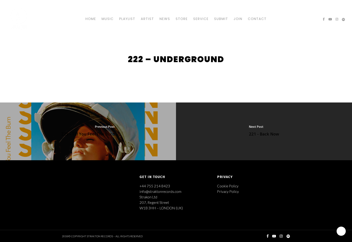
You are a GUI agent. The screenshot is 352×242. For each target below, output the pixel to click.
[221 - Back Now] (264, 131)
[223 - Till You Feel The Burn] (88, 131)
